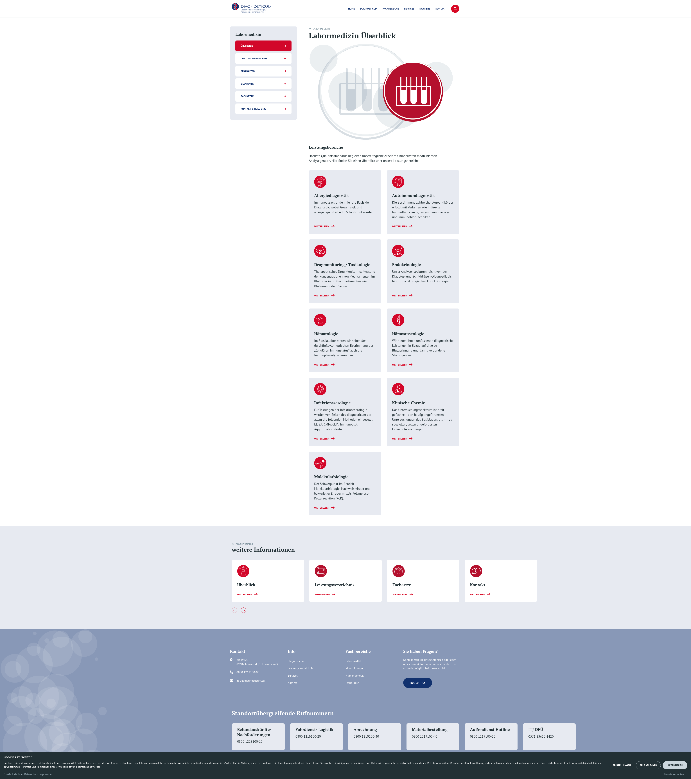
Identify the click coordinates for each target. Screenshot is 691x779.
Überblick (247, 46)
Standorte (247, 83)
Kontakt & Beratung (253, 109)
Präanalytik (248, 71)
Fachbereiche (391, 8)
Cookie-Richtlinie (13, 774)
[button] (455, 9)
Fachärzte (247, 96)
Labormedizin (354, 661)
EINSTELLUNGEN (622, 765)
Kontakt (440, 8)
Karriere (424, 8)
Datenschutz (31, 774)
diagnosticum (368, 8)
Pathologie (352, 683)
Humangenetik (355, 675)
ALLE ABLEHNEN (648, 765)
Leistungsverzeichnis (254, 58)
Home (351, 8)
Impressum (45, 774)
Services (409, 8)
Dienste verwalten (674, 774)
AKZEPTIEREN (675, 765)
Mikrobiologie (354, 668)
